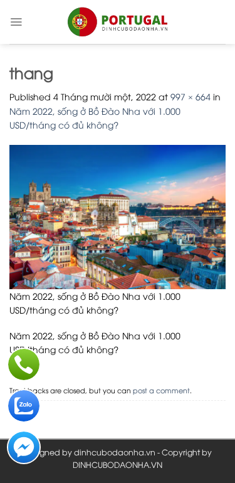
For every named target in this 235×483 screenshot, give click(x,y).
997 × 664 (190, 96)
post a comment (161, 390)
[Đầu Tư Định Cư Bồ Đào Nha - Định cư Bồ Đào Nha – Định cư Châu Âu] (117, 22)
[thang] (117, 215)
